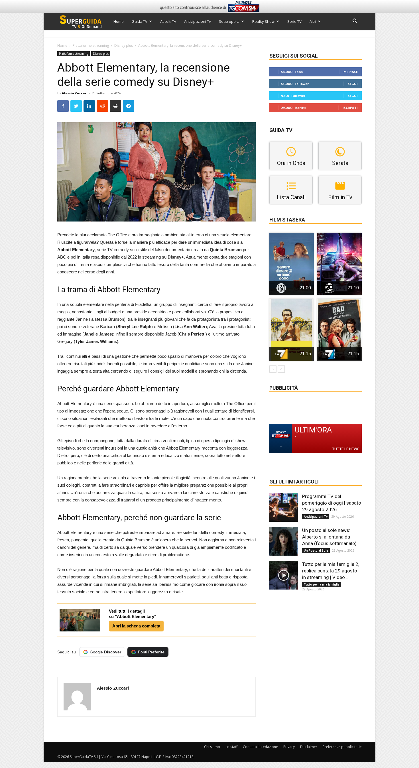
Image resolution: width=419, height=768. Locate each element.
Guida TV (139, 21)
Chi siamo (212, 746)
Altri (313, 21)
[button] (355, 22)
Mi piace (350, 72)
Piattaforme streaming (91, 45)
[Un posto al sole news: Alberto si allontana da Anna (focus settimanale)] (283, 541)
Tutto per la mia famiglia (321, 584)
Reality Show (263, 21)
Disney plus (123, 45)
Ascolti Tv (168, 21)
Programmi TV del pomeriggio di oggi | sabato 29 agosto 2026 (331, 502)
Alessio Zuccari (75, 93)
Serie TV (294, 21)
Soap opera (229, 21)
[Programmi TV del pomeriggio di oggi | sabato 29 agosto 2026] (283, 507)
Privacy (289, 746)
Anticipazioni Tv (197, 21)
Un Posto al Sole (316, 550)
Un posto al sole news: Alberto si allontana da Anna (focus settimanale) (329, 536)
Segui (353, 84)
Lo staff (231, 746)
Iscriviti (350, 107)
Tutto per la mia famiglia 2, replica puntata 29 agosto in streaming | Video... (330, 570)
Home (118, 21)
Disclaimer (308, 746)
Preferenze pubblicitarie (342, 746)
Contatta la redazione (260, 746)
